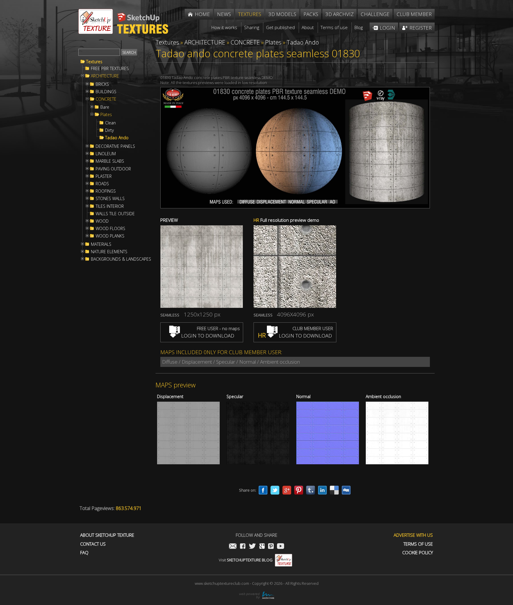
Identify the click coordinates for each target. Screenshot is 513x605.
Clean (110, 123)
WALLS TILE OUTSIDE (115, 213)
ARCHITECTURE (105, 76)
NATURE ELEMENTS (109, 251)
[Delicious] (334, 490)
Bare (104, 107)
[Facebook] (263, 490)
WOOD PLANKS (110, 236)
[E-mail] (233, 546)
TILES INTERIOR (110, 206)
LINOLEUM (106, 153)
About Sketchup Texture (107, 535)
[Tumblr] (310, 490)
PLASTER (104, 176)
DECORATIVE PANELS (115, 146)
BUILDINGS (106, 91)
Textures (94, 61)
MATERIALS (101, 244)
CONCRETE (106, 99)
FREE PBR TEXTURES (110, 68)
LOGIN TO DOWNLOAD (207, 335)
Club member (414, 14)
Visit (246, 560)
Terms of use (418, 544)
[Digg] (346, 490)
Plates (106, 114)
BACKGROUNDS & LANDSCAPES (121, 259)
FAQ (84, 552)
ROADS (102, 183)
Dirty (109, 130)
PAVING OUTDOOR (113, 169)
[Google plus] (286, 490)
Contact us (93, 544)
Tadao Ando (117, 137)
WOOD (102, 221)
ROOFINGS (106, 191)
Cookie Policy (417, 552)
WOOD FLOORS (110, 228)
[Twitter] (274, 490)
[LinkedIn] (322, 490)
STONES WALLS (110, 198)
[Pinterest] (298, 490)
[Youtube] (280, 546)
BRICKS (102, 84)
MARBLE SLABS (110, 161)
